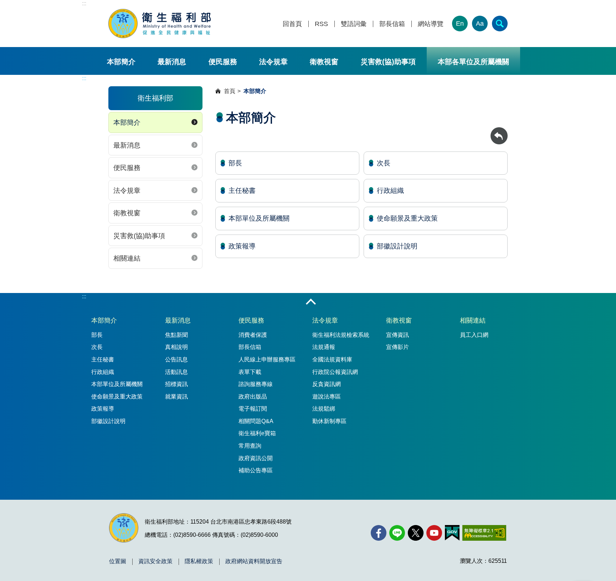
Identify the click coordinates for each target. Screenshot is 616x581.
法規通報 (323, 347)
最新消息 (172, 62)
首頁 (229, 91)
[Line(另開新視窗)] (397, 533)
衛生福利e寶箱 (257, 433)
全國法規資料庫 (332, 359)
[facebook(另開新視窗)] (378, 533)
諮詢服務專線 (255, 384)
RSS (321, 24)
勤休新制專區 (329, 421)
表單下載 (249, 372)
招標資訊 (176, 384)
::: (84, 3)
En (460, 23)
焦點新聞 (176, 335)
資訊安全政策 (155, 561)
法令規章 (273, 62)
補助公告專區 (255, 470)
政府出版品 (252, 397)
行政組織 (390, 190)
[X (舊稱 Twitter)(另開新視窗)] (415, 533)
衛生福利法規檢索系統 (340, 335)
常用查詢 (249, 446)
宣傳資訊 (397, 335)
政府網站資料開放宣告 (253, 561)
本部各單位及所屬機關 (473, 62)
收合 (311, 302)
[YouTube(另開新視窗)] (434, 533)
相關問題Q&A (255, 421)
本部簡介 (121, 62)
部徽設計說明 (397, 246)
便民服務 (223, 62)
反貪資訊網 (326, 384)
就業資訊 (176, 397)
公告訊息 (176, 359)
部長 (235, 163)
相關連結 (126, 258)
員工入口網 (474, 335)
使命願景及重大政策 (407, 218)
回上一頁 (499, 131)
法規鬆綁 (323, 409)
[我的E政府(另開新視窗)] (452, 533)
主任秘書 (242, 190)
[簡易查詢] (500, 23)
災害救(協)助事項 (388, 62)
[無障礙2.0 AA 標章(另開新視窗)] (484, 533)
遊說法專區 (326, 397)
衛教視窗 (324, 62)
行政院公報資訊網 (335, 372)
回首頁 (292, 24)
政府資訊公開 (255, 458)
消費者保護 (252, 335)
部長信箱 (392, 24)
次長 (383, 163)
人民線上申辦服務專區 (267, 359)
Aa (480, 23)
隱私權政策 (199, 561)
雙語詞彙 (353, 24)
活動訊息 (176, 372)
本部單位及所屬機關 (259, 218)
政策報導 (242, 246)
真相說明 (176, 347)
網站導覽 (430, 24)
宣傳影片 (397, 347)
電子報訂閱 (252, 409)
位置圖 (117, 561)
